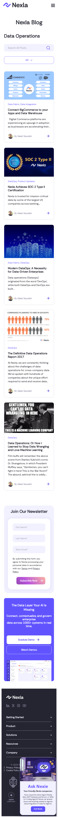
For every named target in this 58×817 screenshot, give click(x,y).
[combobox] (29, 60)
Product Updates (26, 181)
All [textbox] (27, 60)
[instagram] (18, 706)
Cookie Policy (12, 770)
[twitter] (13, 706)
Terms (24, 568)
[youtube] (24, 706)
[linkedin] (7, 706)
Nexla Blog (29, 22)
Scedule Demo (26, 639)
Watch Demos (29, 649)
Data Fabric (13, 104)
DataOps (12, 181)
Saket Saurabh (24, 136)
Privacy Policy (13, 767)
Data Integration (28, 104)
